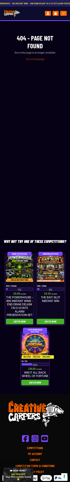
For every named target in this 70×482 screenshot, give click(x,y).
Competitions (35, 448)
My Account (35, 454)
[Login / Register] (48, 13)
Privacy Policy (35, 472)
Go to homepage (35, 59)
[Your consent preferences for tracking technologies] (64, 476)
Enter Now (20, 321)
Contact (35, 460)
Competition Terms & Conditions (35, 466)
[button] (18, 475)
